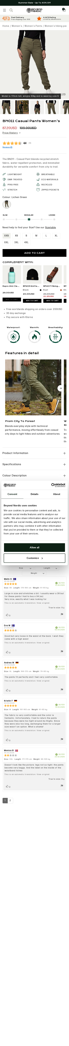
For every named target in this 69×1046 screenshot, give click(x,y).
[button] (4, 10)
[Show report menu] (62, 615)
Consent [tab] (12, 494)
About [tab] (56, 494)
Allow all (34, 547)
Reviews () (7, 147)
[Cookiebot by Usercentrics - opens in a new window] (51, 485)
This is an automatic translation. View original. (27, 603)
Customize (33, 558)
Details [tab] (35, 494)
